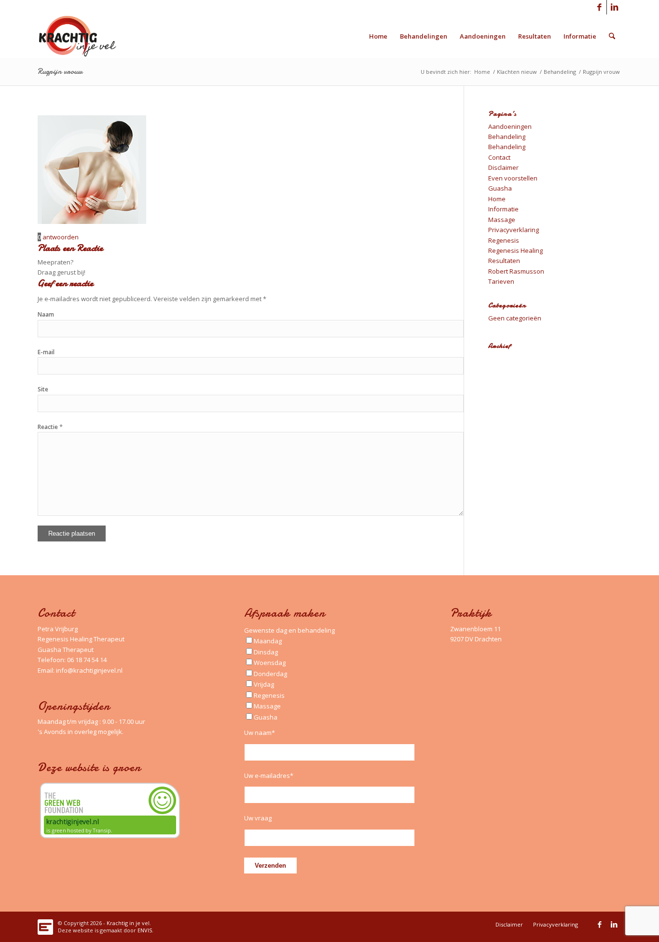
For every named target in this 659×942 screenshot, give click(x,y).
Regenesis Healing (515, 250)
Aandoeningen (510, 126)
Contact (499, 157)
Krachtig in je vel (128, 923)
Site (43, 389)
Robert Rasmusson (516, 271)
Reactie (50, 427)
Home (497, 198)
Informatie (503, 209)
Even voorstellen (512, 178)
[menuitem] (378, 36)
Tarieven (501, 281)
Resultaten (504, 260)
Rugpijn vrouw (60, 71)
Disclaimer (503, 167)
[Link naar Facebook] (599, 7)
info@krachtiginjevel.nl (89, 670)
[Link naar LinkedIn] (614, 7)
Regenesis (503, 240)
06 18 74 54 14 (87, 659)
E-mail (46, 352)
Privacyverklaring (513, 229)
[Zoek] (612, 36)
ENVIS (144, 930)
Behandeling (506, 136)
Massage (501, 219)
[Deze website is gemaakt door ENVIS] (45, 924)
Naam (46, 314)
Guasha (500, 188)
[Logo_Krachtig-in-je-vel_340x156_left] (85, 36)
